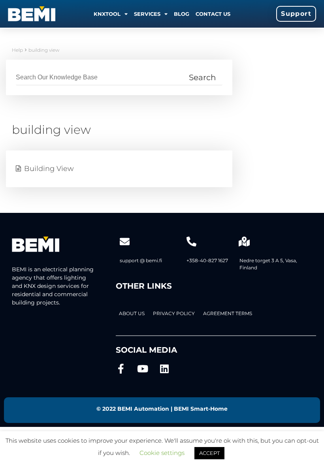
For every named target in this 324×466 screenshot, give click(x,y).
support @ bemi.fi (141, 260)
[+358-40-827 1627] (191, 241)
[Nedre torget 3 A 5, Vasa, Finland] (244, 241)
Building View (49, 168)
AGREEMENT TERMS (227, 313)
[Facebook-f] (121, 369)
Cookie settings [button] (162, 453)
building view (43, 50)
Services (147, 14)
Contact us (213, 14)
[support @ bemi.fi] (125, 241)
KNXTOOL (107, 14)
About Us (132, 313)
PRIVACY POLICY (174, 313)
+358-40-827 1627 (207, 260)
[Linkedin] (164, 369)
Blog (181, 14)
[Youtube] (142, 369)
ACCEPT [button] (209, 453)
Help (17, 50)
